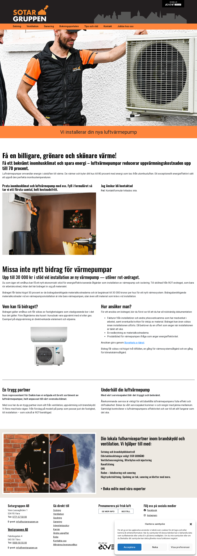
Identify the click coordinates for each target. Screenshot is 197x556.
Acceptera (129, 547)
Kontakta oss (59, 541)
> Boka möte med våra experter (124, 488)
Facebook (152, 510)
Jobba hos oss (125, 26)
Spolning (57, 518)
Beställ (126, 511)
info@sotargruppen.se (27, 521)
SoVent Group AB (173, 3)
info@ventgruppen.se (26, 547)
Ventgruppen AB (18, 529)
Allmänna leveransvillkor (65, 544)
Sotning (17, 26)
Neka (155, 547)
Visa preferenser (180, 547)
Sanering (49, 26)
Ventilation (32, 26)
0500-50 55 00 (19, 543)
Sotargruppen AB (31, 13)
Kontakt (108, 26)
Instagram (152, 515)
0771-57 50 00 (19, 517)
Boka (55, 537)
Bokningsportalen (69, 26)
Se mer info (108, 511)
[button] (190, 524)
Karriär (56, 529)
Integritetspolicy (61, 525)
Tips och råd (91, 26)
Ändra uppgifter (61, 533)
